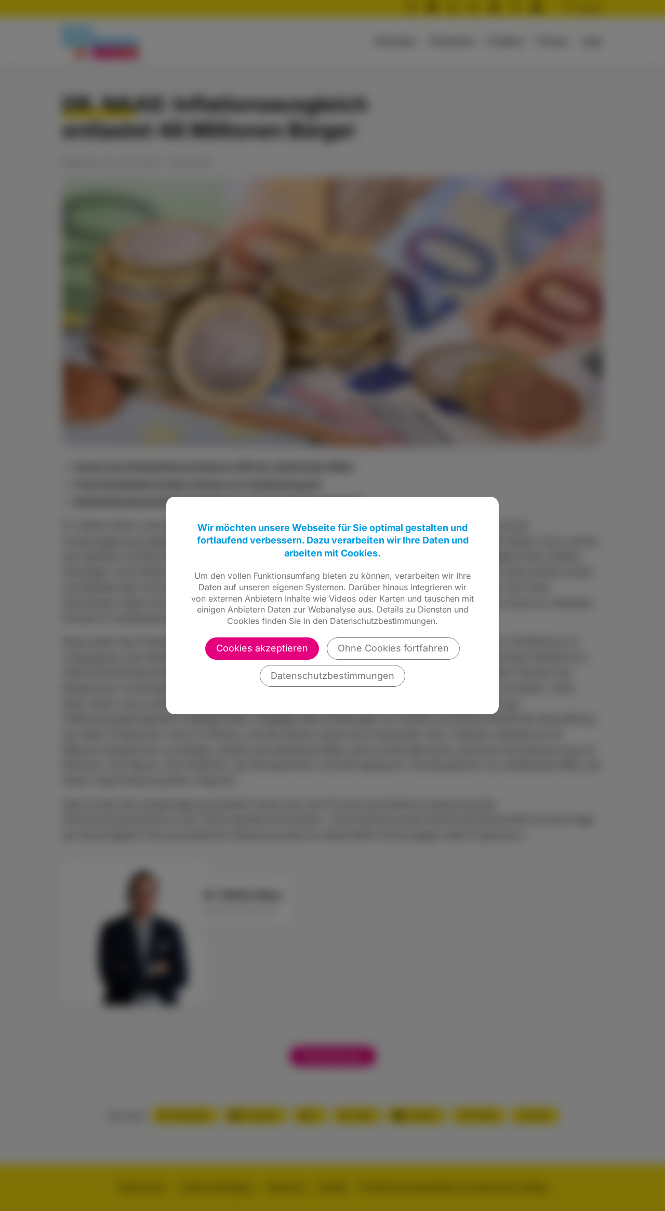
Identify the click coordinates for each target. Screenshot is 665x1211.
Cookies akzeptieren (262, 648)
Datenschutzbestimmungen (332, 675)
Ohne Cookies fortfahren (393, 648)
